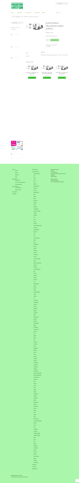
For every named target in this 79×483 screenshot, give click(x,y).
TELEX (35, 425)
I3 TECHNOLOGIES (37, 269)
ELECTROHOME (36, 237)
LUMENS (35, 304)
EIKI (34, 233)
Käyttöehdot (19, 12)
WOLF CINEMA (36, 456)
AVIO (34, 194)
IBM (34, 271)
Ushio (35, 439)
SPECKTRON (36, 418)
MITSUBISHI (36, 327)
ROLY (34, 387)
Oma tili (16, 172)
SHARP (35, 410)
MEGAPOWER (36, 323)
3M (34, 175)
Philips (35, 354)
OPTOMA (35, 344)
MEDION (35, 319)
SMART (35, 414)
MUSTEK (35, 331)
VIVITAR (35, 452)
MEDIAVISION (36, 316)
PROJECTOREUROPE (37, 375)
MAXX (35, 314)
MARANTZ (35, 308)
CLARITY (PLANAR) (37, 211)
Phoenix (35, 356)
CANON (35, 202)
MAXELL (35, 310)
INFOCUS (35, 275)
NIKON (35, 335)
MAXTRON (35, 312)
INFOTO (35, 277)
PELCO (35, 352)
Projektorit (34, 464)
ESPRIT (35, 248)
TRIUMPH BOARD (37, 433)
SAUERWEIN (36, 402)
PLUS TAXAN (36, 362)
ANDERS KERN (36, 186)
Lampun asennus (28, 12)
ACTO (35, 181)
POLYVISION (36, 366)
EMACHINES (36, 244)
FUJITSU (35, 256)
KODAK (35, 287)
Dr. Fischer (35, 227)
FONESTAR (36, 254)
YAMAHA (35, 460)
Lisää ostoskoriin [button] (32, 77)
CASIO (35, 204)
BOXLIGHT (36, 200)
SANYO (35, 400)
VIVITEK (35, 454)
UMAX (35, 437)
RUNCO (35, 389)
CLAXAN (35, 213)
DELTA (35, 221)
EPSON (35, 246)
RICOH (35, 385)
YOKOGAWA (36, 462)
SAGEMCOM (36, 393)
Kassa (16, 176)
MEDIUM (35, 321)
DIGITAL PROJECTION (38, 225)
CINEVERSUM (36, 208)
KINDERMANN (36, 283)
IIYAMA (35, 273)
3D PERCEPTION (37, 173)
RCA (34, 381)
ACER (22, 16)
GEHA (35, 260)
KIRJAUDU (43, 12)
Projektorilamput (17, 16)
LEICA (35, 294)
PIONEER (35, 358)
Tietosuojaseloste (18, 184)
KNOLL (35, 285)
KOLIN (35, 289)
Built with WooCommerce (23, 476)
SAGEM (35, 391)
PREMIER (35, 368)
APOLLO (35, 190)
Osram (35, 346)
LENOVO (35, 296)
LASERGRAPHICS (37, 292)
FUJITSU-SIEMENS (37, 258)
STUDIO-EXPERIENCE (38, 420)
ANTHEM (35, 188)
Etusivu (13, 16)
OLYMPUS (35, 341)
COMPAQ (35, 215)
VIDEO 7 (35, 443)
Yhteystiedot (37, 12)
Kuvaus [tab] (27, 52)
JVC (34, 281)
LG (34, 298)
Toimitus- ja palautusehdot (20, 182)
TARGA (35, 422)
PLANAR (35, 360)
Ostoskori (17, 174)
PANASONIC (36, 348)
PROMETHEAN (36, 377)
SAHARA (35, 395)
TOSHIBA (35, 431)
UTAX (35, 441)
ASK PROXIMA (36, 192)
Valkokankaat (34, 468)
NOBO (35, 337)
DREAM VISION (36, 229)
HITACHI (35, 265)
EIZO (34, 235)
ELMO (35, 240)
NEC (34, 333)
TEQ (34, 427)
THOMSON (36, 429)
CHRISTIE (35, 206)
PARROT (35, 350)
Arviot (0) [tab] (27, 56)
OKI (34, 339)
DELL (34, 219)
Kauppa (12, 12)
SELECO (35, 408)
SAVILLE (35, 404)
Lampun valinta (18, 189)
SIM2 (34, 412)
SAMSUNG (35, 398)
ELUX (34, 242)
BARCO (35, 196)
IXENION (35, 279)
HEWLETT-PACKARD (37, 262)
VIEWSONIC (36, 447)
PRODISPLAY (36, 370)
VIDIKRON (35, 445)
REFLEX (35, 383)
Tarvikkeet (34, 466)
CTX (34, 217)
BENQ (35, 198)
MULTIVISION (36, 329)
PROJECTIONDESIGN (37, 373)
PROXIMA (35, 379)
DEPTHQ (35, 223)
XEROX (35, 458)
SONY (35, 416)
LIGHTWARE (36, 302)
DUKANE (35, 231)
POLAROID (36, 364)
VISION (35, 449)
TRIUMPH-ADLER (37, 435)
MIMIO (35, 325)
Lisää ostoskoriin (54, 40)
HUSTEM (35, 267)
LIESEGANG (36, 300)
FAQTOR (35, 252)
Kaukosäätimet (35, 169)
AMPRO (35, 183)
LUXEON (35, 306)
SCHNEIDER (36, 406)
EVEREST (35, 250)
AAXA (34, 177)
